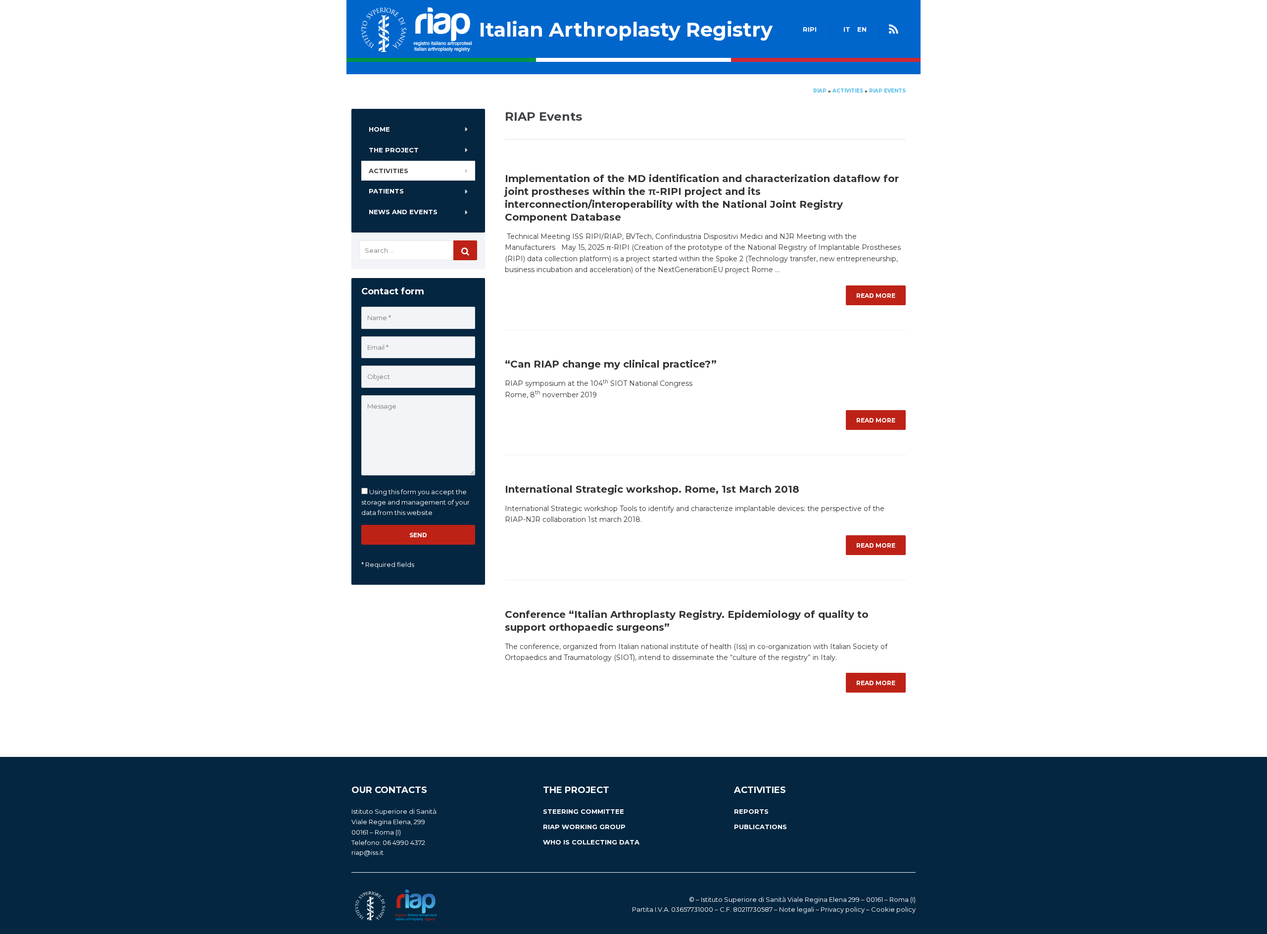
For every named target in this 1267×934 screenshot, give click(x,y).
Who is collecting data (591, 842)
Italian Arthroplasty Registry (626, 30)
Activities (388, 171)
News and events (403, 212)
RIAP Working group (584, 827)
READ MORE (875, 295)
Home (379, 129)
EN (862, 29)
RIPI (810, 29)
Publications (760, 827)
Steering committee (583, 811)
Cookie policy (893, 909)
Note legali (796, 909)
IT (846, 29)
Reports (751, 811)
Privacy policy (843, 909)
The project (394, 150)
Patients (386, 191)
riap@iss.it (367, 852)
